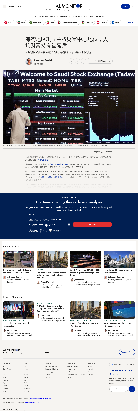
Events (19, 6)
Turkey (5, 366)
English (97, 151)
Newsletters (11, 6)
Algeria (26, 391)
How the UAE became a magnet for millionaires (118, 271)
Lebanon (5, 388)
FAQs (68, 372)
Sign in (133, 6)
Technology (63, 16)
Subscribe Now (127, 352)
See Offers (92, 224)
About (90, 366)
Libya (25, 380)
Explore (91, 16)
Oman (26, 369)
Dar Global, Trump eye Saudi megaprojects (16, 324)
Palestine (5, 380)
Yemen (26, 377)
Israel (4, 377)
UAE (4, 375)
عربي (102, 151)
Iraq (25, 363)
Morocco (27, 388)
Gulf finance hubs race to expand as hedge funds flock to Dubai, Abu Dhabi (51, 275)
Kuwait (26, 375)
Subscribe (125, 6)
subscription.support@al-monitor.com (40, 399)
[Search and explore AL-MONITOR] (4, 6)
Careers (90, 375)
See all (130, 22)
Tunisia (26, 386)
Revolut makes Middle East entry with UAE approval (118, 324)
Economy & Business (78, 16)
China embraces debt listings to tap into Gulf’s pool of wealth (17, 271)
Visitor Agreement (72, 366)
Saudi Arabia (7, 369)
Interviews (100, 16)
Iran (4, 372)
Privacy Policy (71, 369)
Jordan (26, 366)
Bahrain (26, 372)
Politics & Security (41, 16)
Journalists (91, 369)
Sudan (26, 383)
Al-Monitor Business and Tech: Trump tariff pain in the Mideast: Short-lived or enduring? (51, 308)
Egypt (4, 383)
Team (90, 372)
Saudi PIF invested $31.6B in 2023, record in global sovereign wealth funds (85, 273)
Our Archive (49, 377)
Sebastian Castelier (44, 60)
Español (109, 151)
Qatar (5, 386)
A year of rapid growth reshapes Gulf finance (84, 324)
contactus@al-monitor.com (32, 402)
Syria (4, 391)
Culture (53, 16)
